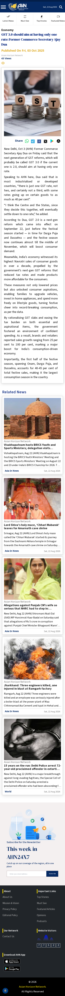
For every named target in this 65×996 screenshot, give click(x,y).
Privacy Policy (9, 909)
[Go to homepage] (18, 7)
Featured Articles (46, 909)
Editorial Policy (10, 915)
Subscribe (52, 874)
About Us (7, 897)
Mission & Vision (10, 903)
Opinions (41, 915)
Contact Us (8, 936)
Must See (42, 903)
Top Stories (43, 897)
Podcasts (42, 921)
